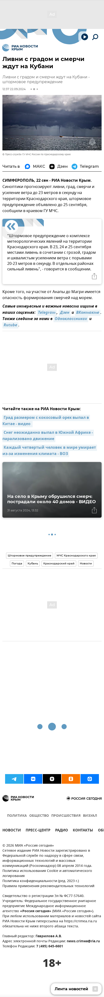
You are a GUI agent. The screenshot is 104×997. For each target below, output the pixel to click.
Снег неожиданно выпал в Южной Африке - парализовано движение (48, 436)
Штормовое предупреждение (29, 555)
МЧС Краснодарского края (76, 555)
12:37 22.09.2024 (14, 89)
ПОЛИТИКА (17, 816)
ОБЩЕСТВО (39, 816)
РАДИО (61, 831)
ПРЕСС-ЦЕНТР (38, 831)
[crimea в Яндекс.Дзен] (52, 779)
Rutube (10, 325)
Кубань (33, 563)
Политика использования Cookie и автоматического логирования (47, 873)
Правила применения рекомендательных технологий (48, 886)
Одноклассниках (71, 319)
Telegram (46, 313)
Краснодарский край (58, 563)
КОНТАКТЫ (83, 831)
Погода (17, 563)
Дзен (64, 313)
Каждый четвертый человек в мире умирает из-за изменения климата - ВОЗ (49, 451)
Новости (86, 563)
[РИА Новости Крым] (20, 47)
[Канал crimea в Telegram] (14, 779)
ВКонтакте (87, 313)
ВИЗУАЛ (90, 816)
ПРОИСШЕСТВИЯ (66, 816)
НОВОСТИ (11, 831)
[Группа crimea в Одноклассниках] (71, 779)
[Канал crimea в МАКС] (90, 779)
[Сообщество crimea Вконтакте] (33, 779)
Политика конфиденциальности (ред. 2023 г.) (40, 881)
